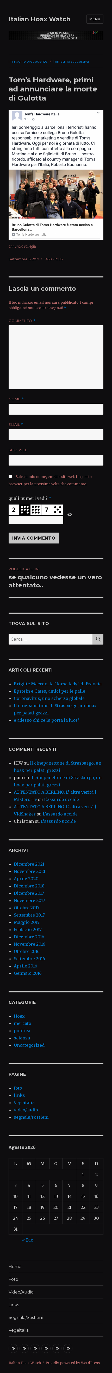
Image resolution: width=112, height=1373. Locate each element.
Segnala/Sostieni (26, 1317)
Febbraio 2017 (28, 929)
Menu (95, 19)
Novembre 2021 (29, 871)
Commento (22, 321)
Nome (16, 399)
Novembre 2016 (29, 944)
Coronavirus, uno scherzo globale (49, 698)
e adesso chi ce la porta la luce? (46, 720)
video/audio (26, 1109)
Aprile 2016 (25, 966)
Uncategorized (29, 1045)
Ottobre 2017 (26, 907)
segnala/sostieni (31, 1117)
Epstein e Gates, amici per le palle (49, 691)
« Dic (27, 1240)
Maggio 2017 (27, 922)
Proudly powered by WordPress (73, 1363)
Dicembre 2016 (29, 936)
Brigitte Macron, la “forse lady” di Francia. (58, 683)
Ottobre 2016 (27, 951)
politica (22, 1030)
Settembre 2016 (29, 958)
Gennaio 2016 (28, 973)
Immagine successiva (71, 61)
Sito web (18, 450)
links (19, 1095)
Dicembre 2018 (29, 885)
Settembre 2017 (29, 915)
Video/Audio (21, 1292)
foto (18, 1088)
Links (14, 1304)
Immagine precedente (28, 61)
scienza (22, 1037)
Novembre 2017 (29, 900)
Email (16, 424)
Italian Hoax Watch (39, 19)
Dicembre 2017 (29, 893)
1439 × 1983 (54, 259)
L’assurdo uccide (61, 799)
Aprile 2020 (26, 878)
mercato (22, 1023)
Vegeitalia (24, 1102)
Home (15, 1266)
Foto (13, 1279)
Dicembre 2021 (29, 864)
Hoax (19, 1016)
